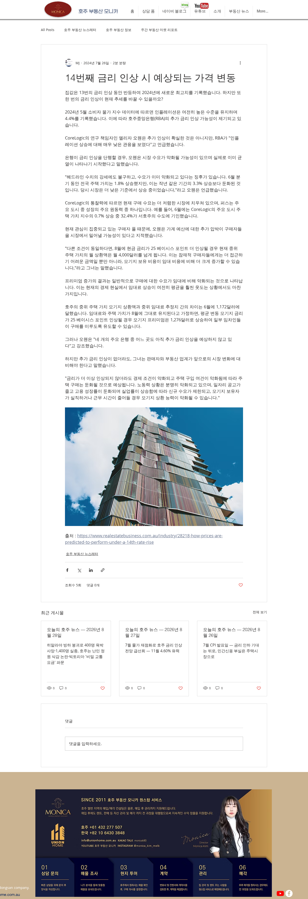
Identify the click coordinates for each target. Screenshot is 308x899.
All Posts (47, 29)
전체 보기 (260, 612)
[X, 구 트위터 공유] (79, 570)
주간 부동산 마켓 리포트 (159, 29)
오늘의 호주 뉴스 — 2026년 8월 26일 (231, 632)
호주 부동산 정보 (118, 29)
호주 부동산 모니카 (98, 11)
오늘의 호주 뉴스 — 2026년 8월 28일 (75, 632)
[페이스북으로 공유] (67, 570)
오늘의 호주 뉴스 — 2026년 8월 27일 (153, 632)
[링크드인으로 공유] (91, 570)
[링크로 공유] (102, 570)
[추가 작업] (240, 63)
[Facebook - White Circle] (289, 893)
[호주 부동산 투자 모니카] (280, 893)
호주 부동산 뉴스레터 (80, 29)
